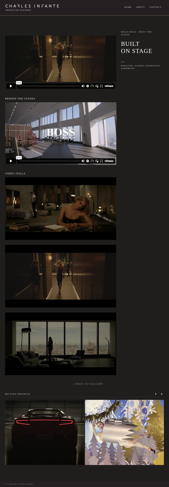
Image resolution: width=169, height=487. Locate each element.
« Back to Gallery (88, 383)
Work (128, 7)
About (140, 7)
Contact (156, 7)
